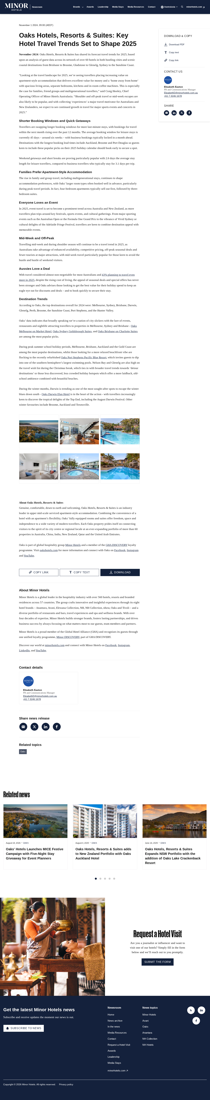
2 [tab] (100, 879)
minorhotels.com (194, 7)
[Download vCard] (72, 677)
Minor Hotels (73, 545)
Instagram (132, 550)
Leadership (103, 7)
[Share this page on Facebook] (57, 727)
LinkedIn (24, 650)
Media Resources (136, 7)
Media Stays (118, 7)
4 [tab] (110, 879)
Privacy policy (66, 1084)
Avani (145, 1020)
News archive (115, 1020)
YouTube (29, 555)
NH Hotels (148, 1044)
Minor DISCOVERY (67, 637)
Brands (76, 7)
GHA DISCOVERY (116, 545)
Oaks (22, 751)
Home (111, 1014)
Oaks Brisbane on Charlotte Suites (118, 331)
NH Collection (149, 1038)
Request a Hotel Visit (119, 1044)
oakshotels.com (49, 550)
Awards (90, 7)
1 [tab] (96, 879)
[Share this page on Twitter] (34, 727)
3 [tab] (105, 879)
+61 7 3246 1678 (32, 699)
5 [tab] (114, 879)
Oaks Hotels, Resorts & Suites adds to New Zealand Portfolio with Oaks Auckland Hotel (103, 853)
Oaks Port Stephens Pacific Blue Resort (83, 357)
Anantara (147, 1032)
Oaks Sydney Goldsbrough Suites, (72, 331)
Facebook (120, 550)
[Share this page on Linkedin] (46, 727)
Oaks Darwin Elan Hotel (56, 394)
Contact (151, 7)
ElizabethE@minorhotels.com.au (40, 696)
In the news (114, 1026)
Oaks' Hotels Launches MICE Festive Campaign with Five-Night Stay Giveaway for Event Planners (34, 853)
